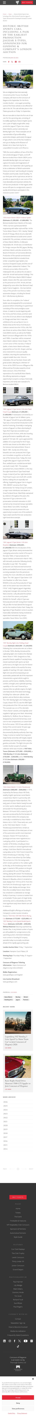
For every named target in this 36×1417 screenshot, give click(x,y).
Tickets (18, 1212)
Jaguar (18, 1000)
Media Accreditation (18, 1331)
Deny (18, 1403)
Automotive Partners (18, 1233)
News (10, 14)
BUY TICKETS (27, 2)
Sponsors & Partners (18, 1229)
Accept (18, 1398)
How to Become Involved (18, 1327)
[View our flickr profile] (31, 1341)
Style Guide (18, 1237)
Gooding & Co (8, 1000)
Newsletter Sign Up (18, 1323)
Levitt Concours (18, 1257)
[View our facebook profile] (14, 1341)
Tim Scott (18, 1296)
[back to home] (17, 4)
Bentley (18, 997)
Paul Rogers (18, 1306)
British (26, 997)
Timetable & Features (18, 1221)
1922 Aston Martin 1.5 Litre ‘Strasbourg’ (16, 787)
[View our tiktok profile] (18, 1346)
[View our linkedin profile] (4, 1341)
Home (4, 14)
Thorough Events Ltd (18, 1362)
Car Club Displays (18, 1249)
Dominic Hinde (18, 1292)
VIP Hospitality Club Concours (18, 1225)
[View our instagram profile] (10, 1341)
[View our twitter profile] (19, 1341)
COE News (13, 992)
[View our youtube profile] (25, 1341)
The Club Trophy (18, 1253)
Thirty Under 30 (18, 1261)
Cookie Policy (11, 1413)
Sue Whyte (18, 1303)
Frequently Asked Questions (18, 1335)
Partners (25, 1000)
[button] (33, 1379)
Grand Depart (18, 1269)
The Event (18, 1216)
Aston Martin (8, 997)
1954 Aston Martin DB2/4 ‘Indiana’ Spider (17, 218)
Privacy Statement (22, 1413)
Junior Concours (18, 1265)
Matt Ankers (18, 1289)
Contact (18, 1319)
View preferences (18, 1409)
